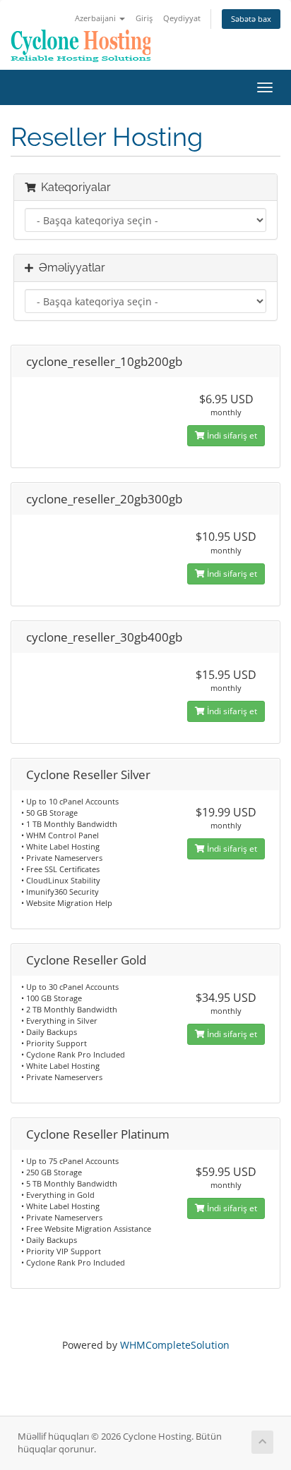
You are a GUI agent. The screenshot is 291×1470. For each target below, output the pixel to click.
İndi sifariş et (231, 435)
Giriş (144, 18)
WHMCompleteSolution (175, 1345)
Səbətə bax (251, 18)
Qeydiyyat (182, 18)
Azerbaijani (96, 18)
